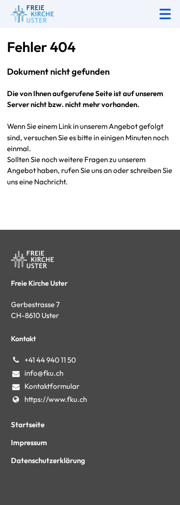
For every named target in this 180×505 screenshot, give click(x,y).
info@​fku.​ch (43, 372)
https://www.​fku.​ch (55, 399)
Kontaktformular (52, 386)
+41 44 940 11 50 (50, 359)
